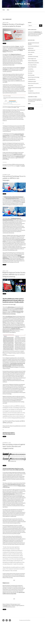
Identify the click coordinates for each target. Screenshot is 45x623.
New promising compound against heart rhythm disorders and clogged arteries (14, 446)
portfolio (17, 308)
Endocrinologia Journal (32, 58)
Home (4, 9)
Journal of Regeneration (32, 66)
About (8, 9)
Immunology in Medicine (32, 64)
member (19, 312)
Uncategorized (30, 90)
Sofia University (6, 331)
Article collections (31, 52)
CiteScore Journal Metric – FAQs (13, 107)
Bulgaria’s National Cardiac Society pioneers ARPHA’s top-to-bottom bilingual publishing (14, 274)
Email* (29, 103)
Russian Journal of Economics (33, 83)
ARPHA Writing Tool (31, 50)
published (5, 485)
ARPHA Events (30, 48)
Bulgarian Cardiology (15, 54)
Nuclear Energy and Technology (33, 77)
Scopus (17, 46)
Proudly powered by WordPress (24, 620)
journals (5, 605)
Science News (30, 85)
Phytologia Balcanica (31, 79)
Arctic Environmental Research (33, 46)
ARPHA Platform (16, 200)
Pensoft (23, 202)
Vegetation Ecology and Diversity (34, 92)
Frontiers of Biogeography (32, 60)
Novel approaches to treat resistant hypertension (13, 327)
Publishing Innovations (32, 81)
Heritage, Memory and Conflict (33, 62)
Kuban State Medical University (14, 484)
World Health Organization (9, 493)
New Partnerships (31, 75)
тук (14, 304)
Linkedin (23, 165)
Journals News (30, 68)
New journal (30, 73)
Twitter (17, 165)
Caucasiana (30, 54)
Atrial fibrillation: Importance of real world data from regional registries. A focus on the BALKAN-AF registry (14, 364)
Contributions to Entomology (33, 56)
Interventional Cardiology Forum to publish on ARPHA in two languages (14, 178)
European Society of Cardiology (9, 313)
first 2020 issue (9, 316)
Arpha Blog (22, 4)
